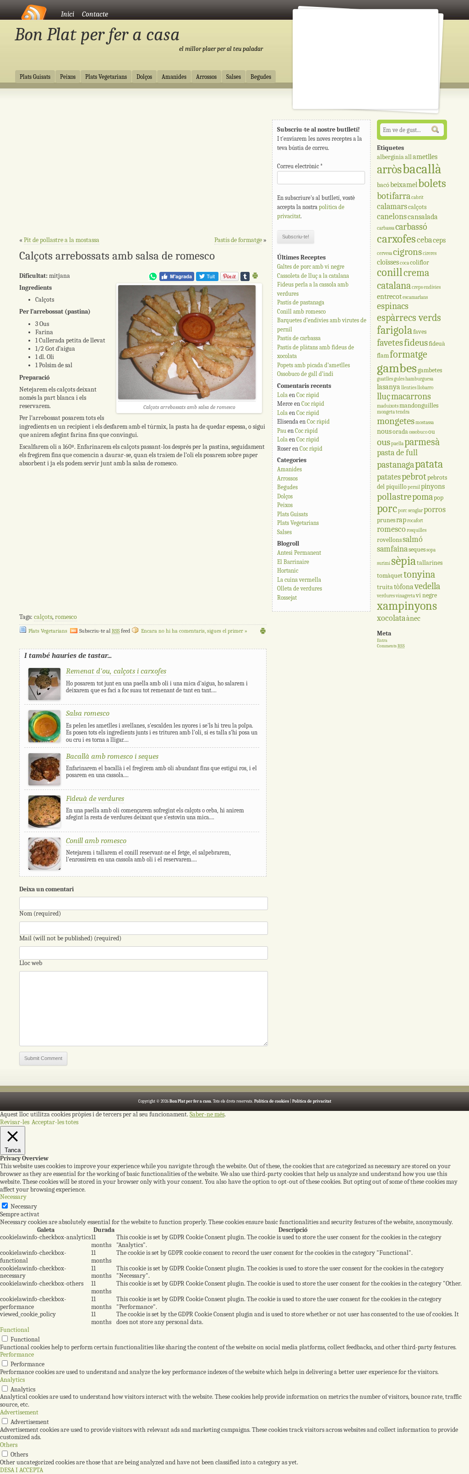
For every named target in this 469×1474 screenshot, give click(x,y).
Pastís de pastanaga (300, 302)
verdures (386, 596)
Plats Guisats (35, 77)
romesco (66, 617)
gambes (397, 368)
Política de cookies (271, 1101)
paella (397, 444)
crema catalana (403, 279)
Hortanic (287, 570)
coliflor (419, 262)
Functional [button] (14, 1330)
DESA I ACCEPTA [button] (21, 1470)
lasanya (388, 386)
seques (417, 549)
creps (417, 287)
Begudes (261, 77)
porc (387, 508)
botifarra (393, 196)
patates (389, 477)
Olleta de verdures (299, 588)
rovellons (389, 539)
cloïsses (388, 262)
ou (431, 431)
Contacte (95, 14)
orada (400, 431)
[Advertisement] (143, 165)
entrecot (389, 296)
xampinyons (407, 606)
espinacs (393, 306)
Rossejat (287, 597)
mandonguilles (418, 405)
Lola (282, 395)
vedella (427, 586)
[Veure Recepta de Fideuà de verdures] (44, 825)
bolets (432, 183)
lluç (383, 396)
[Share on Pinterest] (229, 279)
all (408, 157)
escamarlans (415, 297)
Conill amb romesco (96, 840)
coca (404, 263)
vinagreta (405, 596)
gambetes (430, 370)
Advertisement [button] (19, 1412)
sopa (431, 550)
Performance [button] (17, 1354)
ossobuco (418, 432)
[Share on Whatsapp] (153, 279)
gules (399, 379)
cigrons (407, 251)
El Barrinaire (293, 561)
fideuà (437, 343)
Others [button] (8, 1445)
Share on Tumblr (245, 276)
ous (383, 441)
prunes (386, 520)
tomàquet (390, 575)
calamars (392, 206)
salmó (413, 539)
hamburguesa (419, 379)
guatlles (385, 379)
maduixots (387, 406)
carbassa (385, 228)
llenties (408, 388)
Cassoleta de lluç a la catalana (313, 275)
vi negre (426, 595)
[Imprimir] (255, 277)
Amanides (174, 77)
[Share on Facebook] (176, 279)
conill (390, 272)
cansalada (423, 216)
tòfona (404, 586)
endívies (432, 287)
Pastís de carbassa (299, 338)
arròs (389, 169)
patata (429, 464)
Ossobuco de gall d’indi (305, 373)
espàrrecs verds (409, 318)
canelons (392, 216)
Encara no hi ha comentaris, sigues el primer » (194, 631)
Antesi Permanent (299, 552)
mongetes (395, 420)
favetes (390, 342)
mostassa (424, 422)
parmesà (422, 442)
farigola (394, 330)
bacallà (422, 169)
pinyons (433, 486)
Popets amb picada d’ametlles (313, 365)
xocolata (391, 618)
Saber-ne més (207, 1114)
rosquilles (416, 530)
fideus (416, 342)
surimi (383, 563)
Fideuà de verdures (95, 798)
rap (401, 519)
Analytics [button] (12, 1380)
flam (383, 355)
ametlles (425, 156)
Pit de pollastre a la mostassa (61, 240)
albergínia (390, 157)
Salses (233, 77)
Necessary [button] (13, 1197)
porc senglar (410, 510)
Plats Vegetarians (106, 77)
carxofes (396, 238)
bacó (383, 185)
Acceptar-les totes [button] (55, 1122)
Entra (382, 640)
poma (422, 496)
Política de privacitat (311, 1101)
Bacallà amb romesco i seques (112, 756)
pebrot (414, 476)
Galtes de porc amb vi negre (310, 266)
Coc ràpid (307, 395)
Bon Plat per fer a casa (97, 34)
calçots (43, 617)
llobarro (425, 388)
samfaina (392, 549)
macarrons (411, 396)
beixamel (403, 184)
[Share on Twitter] (207, 279)
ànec (413, 618)
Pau (281, 430)
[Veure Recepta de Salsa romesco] (44, 740)
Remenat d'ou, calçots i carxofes (116, 671)
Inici (67, 14)
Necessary (24, 1206)
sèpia (403, 561)
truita (385, 587)
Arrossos (206, 77)
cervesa (384, 253)
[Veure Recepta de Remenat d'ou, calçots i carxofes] (44, 698)
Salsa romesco (87, 713)
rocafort (415, 521)
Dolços (144, 77)
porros (435, 509)
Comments (391, 646)
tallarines (429, 562)
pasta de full (397, 453)
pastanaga (395, 464)
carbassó (411, 226)
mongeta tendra (393, 412)
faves (419, 331)
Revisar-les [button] (14, 1122)
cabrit (417, 197)
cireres (429, 253)
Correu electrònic (300, 166)
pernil (414, 487)
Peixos (68, 77)
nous (384, 431)
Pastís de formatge (238, 240)
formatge (408, 354)
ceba (424, 240)
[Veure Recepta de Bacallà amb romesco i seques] (44, 783)
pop (438, 497)
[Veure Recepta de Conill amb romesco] (44, 867)
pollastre (394, 496)
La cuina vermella (299, 579)
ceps (439, 240)
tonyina (419, 574)
